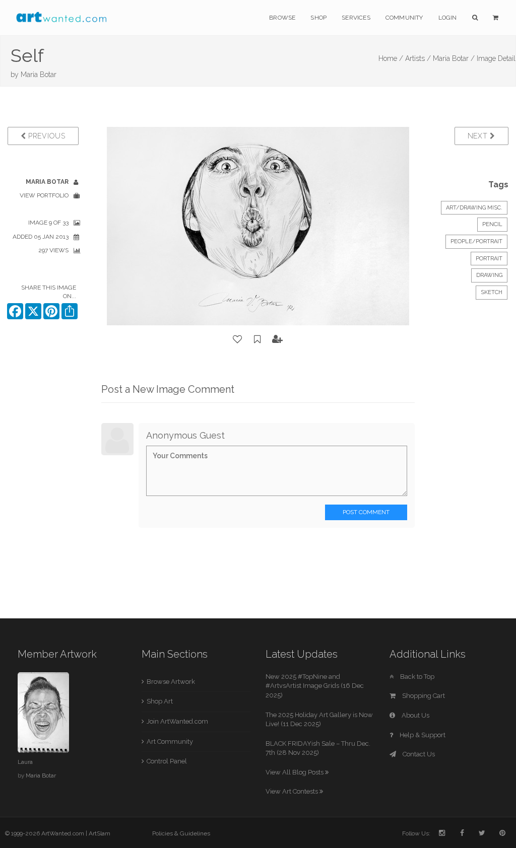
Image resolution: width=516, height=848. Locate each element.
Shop (318, 17)
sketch (491, 292)
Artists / (418, 58)
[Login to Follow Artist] (277, 339)
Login (447, 17)
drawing (489, 275)
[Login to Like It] (238, 339)
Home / (390, 58)
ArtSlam (99, 833)
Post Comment (366, 512)
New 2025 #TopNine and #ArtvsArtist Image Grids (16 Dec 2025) (315, 686)
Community (404, 17)
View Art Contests (292, 791)
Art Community (170, 741)
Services (356, 17)
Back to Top (416, 676)
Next (479, 136)
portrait (489, 258)
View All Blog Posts (295, 772)
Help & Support (421, 735)
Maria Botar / (454, 58)
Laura (25, 761)
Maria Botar (38, 74)
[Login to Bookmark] (257, 339)
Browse (282, 17)
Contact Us (418, 754)
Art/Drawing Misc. (474, 207)
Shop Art (160, 701)
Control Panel (167, 761)
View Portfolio (44, 195)
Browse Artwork (171, 681)
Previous (45, 136)
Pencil (492, 224)
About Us (414, 715)
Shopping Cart (423, 695)
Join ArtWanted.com (177, 721)
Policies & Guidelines (181, 833)
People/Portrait (476, 241)
